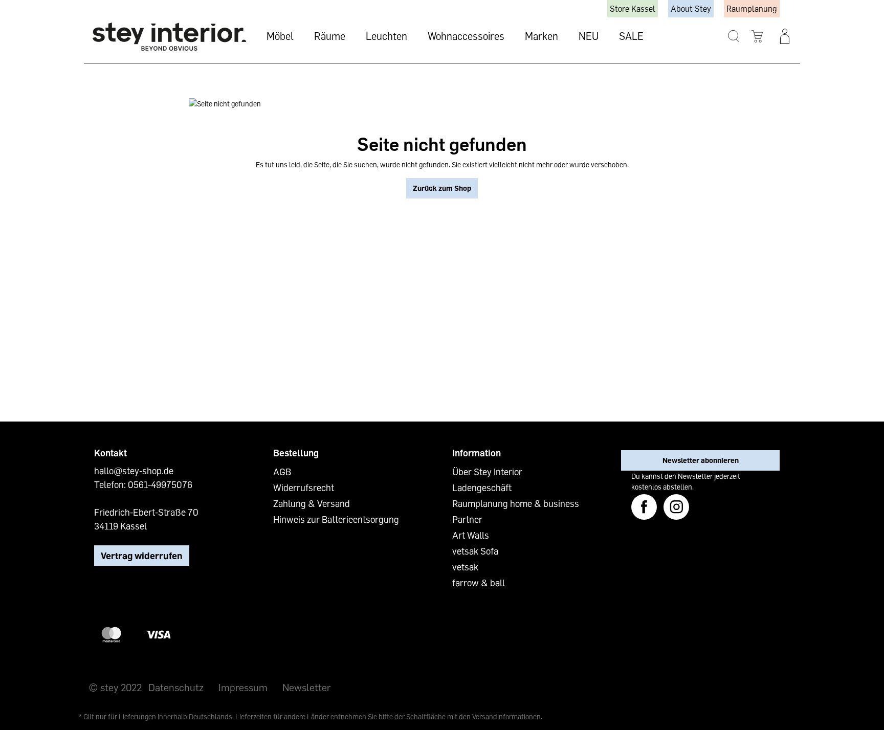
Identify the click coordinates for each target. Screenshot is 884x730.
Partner (467, 519)
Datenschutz (176, 687)
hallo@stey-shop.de (133, 470)
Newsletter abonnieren (700, 460)
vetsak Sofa (475, 551)
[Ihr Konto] (785, 36)
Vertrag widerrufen (142, 555)
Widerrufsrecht (303, 487)
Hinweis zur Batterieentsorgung (336, 519)
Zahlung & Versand (311, 503)
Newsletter (306, 687)
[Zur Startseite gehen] (169, 37)
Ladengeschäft (482, 487)
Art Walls (470, 535)
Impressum (243, 687)
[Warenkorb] (757, 36)
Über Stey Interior (487, 471)
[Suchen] (734, 36)
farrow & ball (478, 582)
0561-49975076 (160, 484)
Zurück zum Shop (442, 188)
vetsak (465, 566)
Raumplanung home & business (515, 503)
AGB (282, 471)
